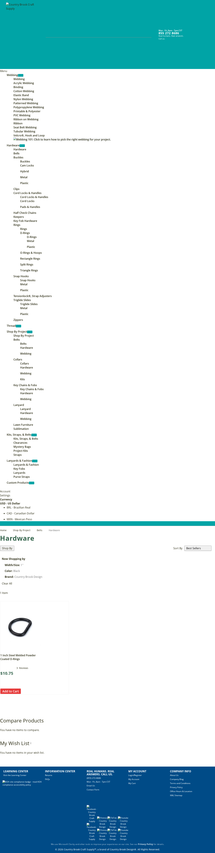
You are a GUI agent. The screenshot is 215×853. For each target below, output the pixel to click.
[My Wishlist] (196, 32)
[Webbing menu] (20, 75)
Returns (48, 775)
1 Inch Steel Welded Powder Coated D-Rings (18, 657)
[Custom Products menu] (31, 483)
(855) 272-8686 (94, 778)
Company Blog (177, 779)
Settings (5, 495)
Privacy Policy (176, 787)
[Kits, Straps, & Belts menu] (34, 435)
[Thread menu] (18, 326)
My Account (133, 779)
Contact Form (93, 789)
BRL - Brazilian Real (18, 507)
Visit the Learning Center (14, 775)
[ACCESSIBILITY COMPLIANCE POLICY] (24, 784)
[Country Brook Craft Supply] (21, 35)
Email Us (91, 785)
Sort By (177, 548)
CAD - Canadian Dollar (21, 513)
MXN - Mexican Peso (19, 519)
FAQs (47, 779)
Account (5, 491)
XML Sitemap (176, 795)
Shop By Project (22, 530)
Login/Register (135, 775)
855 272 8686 (169, 33)
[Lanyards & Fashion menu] (34, 461)
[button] (24, 691)
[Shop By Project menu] (29, 332)
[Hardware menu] (22, 145)
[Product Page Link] (20, 651)
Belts (40, 530)
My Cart (132, 783)
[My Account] (189, 32)
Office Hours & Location (181, 791)
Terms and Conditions (180, 783)
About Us (174, 775)
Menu (3, 71)
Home (3, 530)
